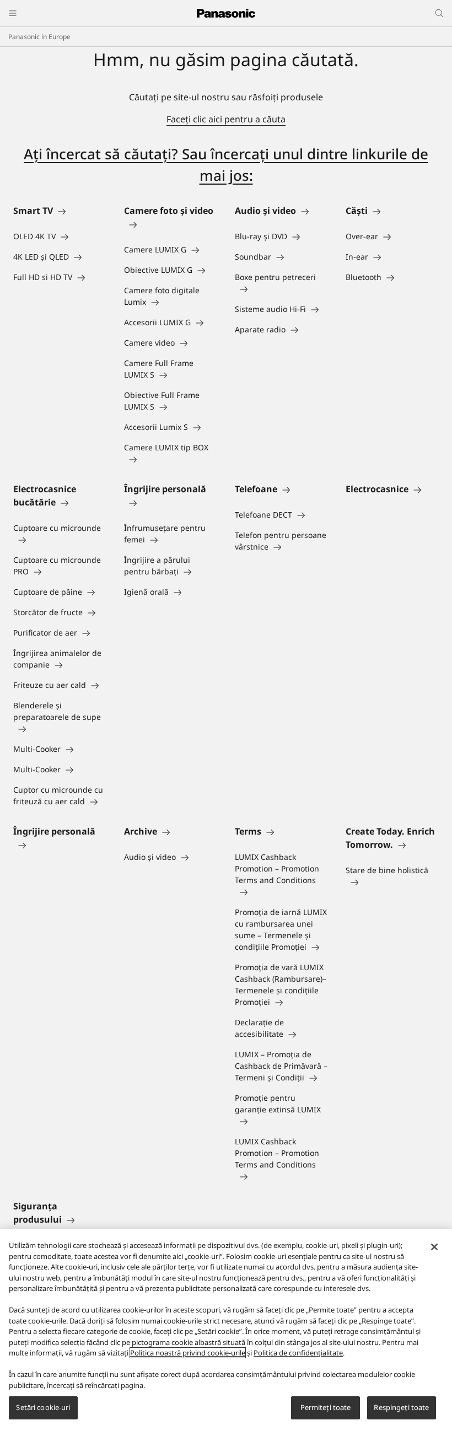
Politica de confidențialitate (298, 1353)
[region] (226, 1330)
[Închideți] (434, 1247)
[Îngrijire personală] (170, 502)
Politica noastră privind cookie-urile (187, 1353)
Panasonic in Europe (39, 36)
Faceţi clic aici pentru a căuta (226, 119)
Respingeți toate (401, 1407)
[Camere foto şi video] (170, 224)
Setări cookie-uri (43, 1407)
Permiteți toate (325, 1407)
